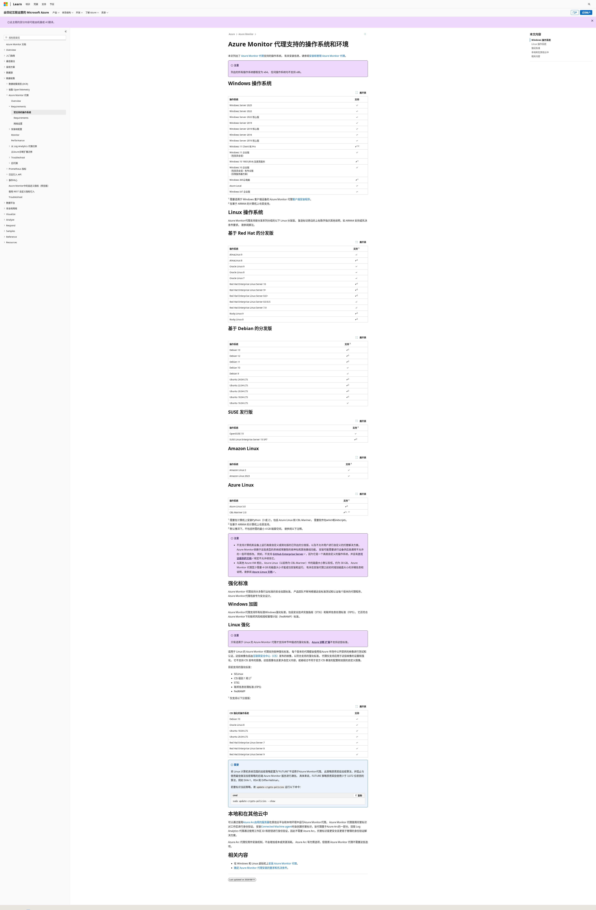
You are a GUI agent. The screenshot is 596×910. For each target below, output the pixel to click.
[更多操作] (365, 34)
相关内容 (535, 56)
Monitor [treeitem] (15, 134)
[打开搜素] (589, 4)
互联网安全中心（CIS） (266, 656)
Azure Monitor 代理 (252, 56)
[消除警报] (592, 20)
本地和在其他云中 (540, 52)
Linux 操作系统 (538, 43)
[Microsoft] (6, 4)
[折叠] (65, 31)
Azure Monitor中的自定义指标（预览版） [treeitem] (29, 185)
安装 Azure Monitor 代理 (283, 863)
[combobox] (35, 37)
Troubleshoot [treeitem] (15, 197)
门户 (575, 12)
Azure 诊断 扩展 (321, 642)
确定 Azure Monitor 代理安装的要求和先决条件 (260, 868)
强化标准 (535, 48)
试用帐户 (586, 12)
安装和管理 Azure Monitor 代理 (327, 56)
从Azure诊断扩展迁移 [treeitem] (21, 151)
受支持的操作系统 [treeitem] (22, 112)
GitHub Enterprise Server (288, 554)
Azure (232, 34)
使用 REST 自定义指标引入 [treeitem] (22, 191)
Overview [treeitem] (16, 100)
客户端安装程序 (301, 199)
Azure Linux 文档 (262, 572)
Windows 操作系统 (541, 39)
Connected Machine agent (276, 826)
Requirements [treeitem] (21, 117)
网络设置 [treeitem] (18, 123)
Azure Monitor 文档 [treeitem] (16, 44)
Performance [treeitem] (18, 140)
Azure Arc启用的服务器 (256, 822)
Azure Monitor (246, 34)
